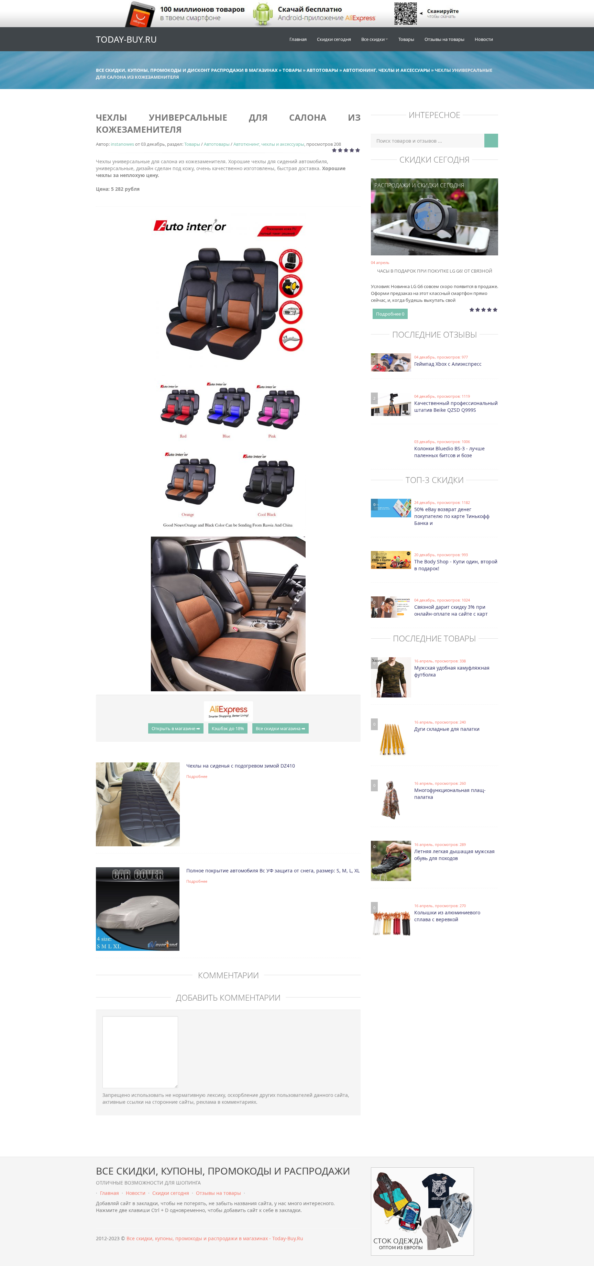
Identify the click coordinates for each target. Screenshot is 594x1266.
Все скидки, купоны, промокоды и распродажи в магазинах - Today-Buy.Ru (214, 1238)
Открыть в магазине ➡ (176, 728)
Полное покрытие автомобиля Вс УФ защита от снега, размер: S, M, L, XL (273, 870)
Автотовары (217, 144)
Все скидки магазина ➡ (280, 728)
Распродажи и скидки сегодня (419, 185)
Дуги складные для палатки (447, 729)
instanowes (122, 144)
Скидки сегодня (334, 39)
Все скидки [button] (373, 39)
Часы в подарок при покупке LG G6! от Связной (434, 271)
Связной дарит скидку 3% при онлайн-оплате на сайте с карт (451, 610)
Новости (484, 39)
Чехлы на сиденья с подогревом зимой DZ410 (240, 765)
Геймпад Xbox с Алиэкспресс (448, 364)
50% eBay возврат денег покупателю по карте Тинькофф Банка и (452, 516)
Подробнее (196, 776)
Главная (298, 39)
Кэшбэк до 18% (228, 728)
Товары (406, 39)
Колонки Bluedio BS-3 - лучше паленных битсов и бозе (449, 452)
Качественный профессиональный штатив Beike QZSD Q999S (456, 406)
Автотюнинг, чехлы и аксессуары (268, 144)
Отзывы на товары (444, 39)
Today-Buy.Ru (126, 39)
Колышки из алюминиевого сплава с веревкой (447, 916)
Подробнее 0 (390, 314)
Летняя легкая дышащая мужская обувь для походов (454, 854)
